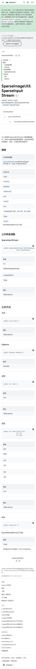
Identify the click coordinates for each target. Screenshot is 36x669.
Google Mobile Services (9, 644)
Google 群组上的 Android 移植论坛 (12, 627)
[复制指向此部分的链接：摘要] (8, 150)
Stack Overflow (6, 648)
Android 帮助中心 (7, 635)
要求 (3, 588)
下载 (3, 591)
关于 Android (6, 658)
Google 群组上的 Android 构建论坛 (12, 624)
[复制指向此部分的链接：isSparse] (11, 345)
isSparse (7, 191)
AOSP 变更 (5, 26)
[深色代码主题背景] (33, 246)
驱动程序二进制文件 (8, 600)
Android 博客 (6, 615)
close (6, 181)
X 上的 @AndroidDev (8, 612)
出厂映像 (4, 597)
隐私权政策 (6, 661)
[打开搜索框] (24, 2)
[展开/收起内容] (9, 60)
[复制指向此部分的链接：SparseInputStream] (20, 240)
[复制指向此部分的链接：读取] (7, 376)
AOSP (3, 51)
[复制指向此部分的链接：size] (7, 517)
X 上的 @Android (7, 609)
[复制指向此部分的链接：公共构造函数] (17, 234)
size (5, 221)
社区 (13, 658)
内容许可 (20, 568)
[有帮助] (16, 55)
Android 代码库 (6, 585)
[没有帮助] (19, 55)
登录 (32, 2)
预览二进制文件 (6, 594)
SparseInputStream (10, 162)
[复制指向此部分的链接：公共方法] (13, 307)
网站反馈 (14, 661)
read (5, 201)
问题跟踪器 (5, 651)
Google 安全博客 (7, 618)
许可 (24, 658)
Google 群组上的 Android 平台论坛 (12, 621)
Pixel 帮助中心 (6, 638)
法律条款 (19, 658)
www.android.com (7, 641)
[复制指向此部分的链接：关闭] (7, 313)
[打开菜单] (3, 2)
